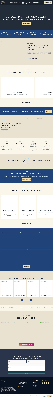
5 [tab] (27, 300)
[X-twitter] (46, 383)
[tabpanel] (6, 288)
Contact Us (24, 3)
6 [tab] (28, 300)
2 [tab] (24, 300)
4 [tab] (26, 300)
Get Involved (29, 2)
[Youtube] (48, 383)
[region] (26, 396)
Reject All (44, 396)
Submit (26, 373)
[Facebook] (42, 383)
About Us (11, 2)
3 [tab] (25, 300)
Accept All (49, 396)
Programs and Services (19, 2)
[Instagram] (44, 383)
